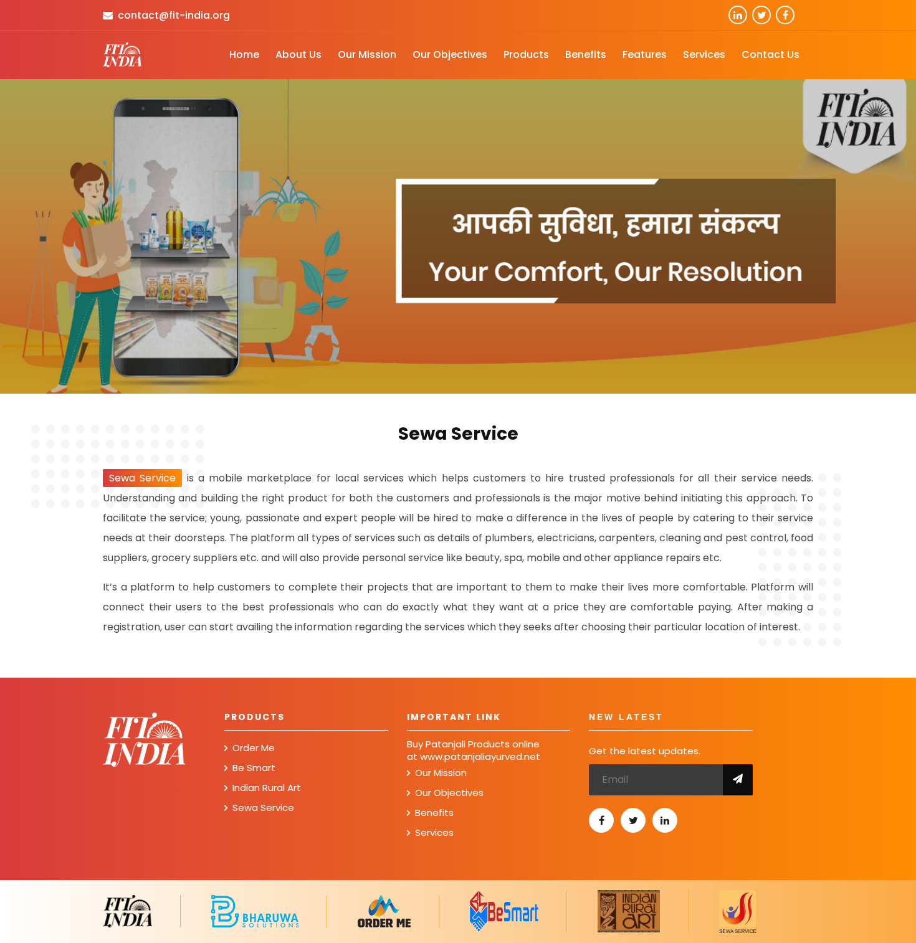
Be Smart (253, 767)
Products (526, 54)
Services (704, 54)
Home (244, 54)
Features (645, 54)
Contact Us (770, 54)
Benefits (585, 54)
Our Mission (367, 54)
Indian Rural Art (266, 787)
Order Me (253, 747)
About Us (298, 54)
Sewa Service (263, 807)
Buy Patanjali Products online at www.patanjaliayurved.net (473, 750)
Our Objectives (450, 54)
